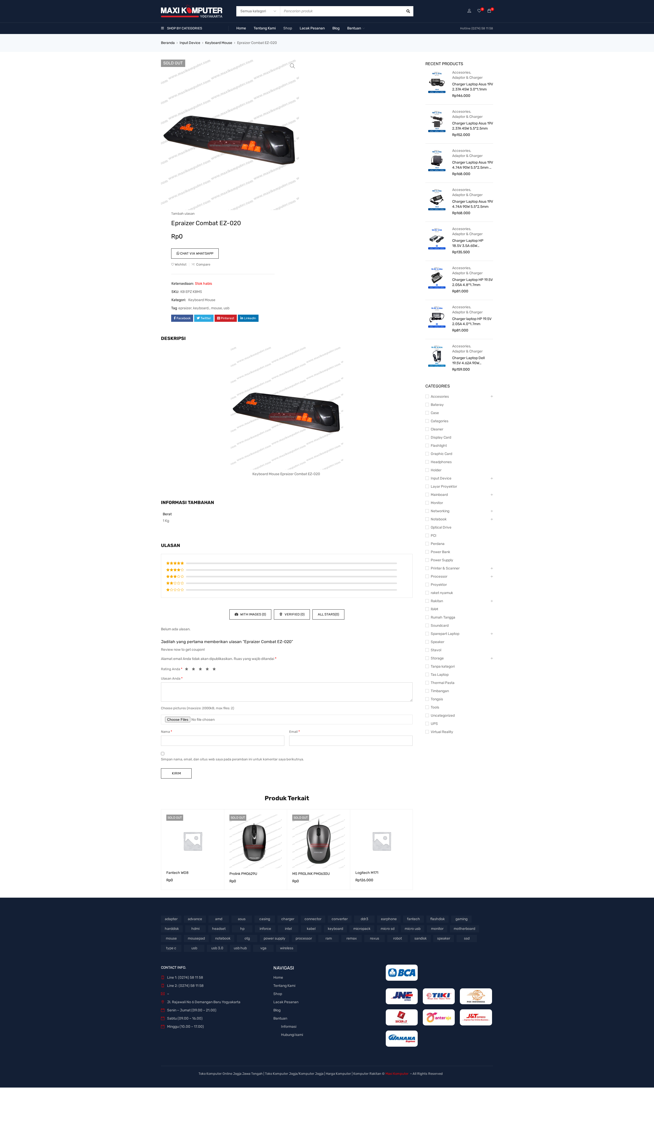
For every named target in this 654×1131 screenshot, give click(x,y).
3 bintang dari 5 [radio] (202, 670)
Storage (437, 658)
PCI (433, 535)
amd (218, 919)
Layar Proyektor (444, 486)
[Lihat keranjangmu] (489, 11)
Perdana (438, 544)
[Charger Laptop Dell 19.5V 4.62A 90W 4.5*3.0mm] (436, 355)
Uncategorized (443, 715)
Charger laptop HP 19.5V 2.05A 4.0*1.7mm (472, 321)
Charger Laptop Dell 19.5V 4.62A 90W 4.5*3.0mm (468, 361)
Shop (277, 994)
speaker (443, 938)
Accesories (461, 72)
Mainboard (439, 495)
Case (435, 413)
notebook (222, 938)
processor (304, 938)
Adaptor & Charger (467, 77)
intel (288, 929)
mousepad (196, 938)
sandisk (420, 938)
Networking (440, 511)
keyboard (335, 929)
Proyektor (439, 584)
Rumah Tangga (443, 617)
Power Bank (440, 552)
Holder (436, 470)
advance (195, 919)
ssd (467, 938)
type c (171, 948)
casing (264, 919)
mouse (216, 308)
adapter (171, 919)
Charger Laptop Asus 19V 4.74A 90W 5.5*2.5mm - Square (472, 165)
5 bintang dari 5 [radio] (216, 670)
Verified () (294, 614)
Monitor (437, 503)
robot (397, 938)
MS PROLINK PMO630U (311, 874)
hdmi (195, 929)
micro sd (387, 929)
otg (247, 938)
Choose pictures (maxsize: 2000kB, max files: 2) (197, 708)
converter (340, 919)
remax (351, 938)
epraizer (185, 308)
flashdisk (437, 919)
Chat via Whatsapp (196, 253)
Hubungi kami (292, 1035)
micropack (361, 929)
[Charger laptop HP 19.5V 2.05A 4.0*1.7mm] (436, 316)
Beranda (168, 43)
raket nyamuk (442, 593)
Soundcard (440, 625)
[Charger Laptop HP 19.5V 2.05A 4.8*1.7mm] (436, 277)
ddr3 (364, 919)
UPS (434, 724)
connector (313, 919)
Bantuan (280, 1018)
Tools (435, 707)
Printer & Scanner (445, 568)
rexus (374, 938)
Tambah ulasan (183, 213)
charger (287, 919)
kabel (311, 929)
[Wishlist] (479, 11)
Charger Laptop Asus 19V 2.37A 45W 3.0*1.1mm (472, 87)
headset (219, 929)
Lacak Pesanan (285, 1002)
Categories (439, 421)
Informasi (288, 1026)
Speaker (437, 642)
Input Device (190, 43)
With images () (252, 614)
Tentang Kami (284, 986)
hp (242, 929)
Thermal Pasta (442, 683)
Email (294, 732)
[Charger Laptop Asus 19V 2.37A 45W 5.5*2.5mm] (436, 121)
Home (278, 977)
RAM (434, 609)
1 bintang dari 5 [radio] (188, 670)
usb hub (240, 948)
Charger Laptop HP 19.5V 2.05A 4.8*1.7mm (472, 282)
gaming (462, 919)
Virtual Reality (442, 732)
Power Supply (442, 560)
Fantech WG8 (177, 873)
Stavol (436, 650)
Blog (277, 1010)
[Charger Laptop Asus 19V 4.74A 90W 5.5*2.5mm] (436, 199)
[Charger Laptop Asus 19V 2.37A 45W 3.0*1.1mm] (436, 82)
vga (263, 948)
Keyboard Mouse (218, 43)
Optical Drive (441, 527)
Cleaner (437, 429)
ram (328, 938)
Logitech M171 (366, 873)
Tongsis (437, 699)
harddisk (172, 929)
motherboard (464, 929)
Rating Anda (171, 669)
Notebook (439, 519)
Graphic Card (441, 454)
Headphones (441, 462)
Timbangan (440, 691)
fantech (413, 919)
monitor (437, 929)
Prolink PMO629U (243, 874)
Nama (166, 732)
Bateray (437, 405)
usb (226, 308)
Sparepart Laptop (445, 634)
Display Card (441, 437)
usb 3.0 (217, 948)
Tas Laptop (440, 674)
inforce (265, 929)
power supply (274, 938)
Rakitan (437, 601)
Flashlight (439, 445)
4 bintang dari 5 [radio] (209, 670)
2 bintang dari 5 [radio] (195, 670)
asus (242, 919)
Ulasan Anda (172, 678)
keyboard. (201, 308)
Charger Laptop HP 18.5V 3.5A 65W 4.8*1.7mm (467, 243)
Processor (439, 576)
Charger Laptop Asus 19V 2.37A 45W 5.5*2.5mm (472, 126)
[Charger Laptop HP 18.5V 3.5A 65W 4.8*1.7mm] (436, 238)
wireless (286, 948)
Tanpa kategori (443, 666)
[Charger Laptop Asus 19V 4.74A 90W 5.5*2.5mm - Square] (436, 160)
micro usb (413, 929)
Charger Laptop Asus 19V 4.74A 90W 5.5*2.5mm (472, 204)
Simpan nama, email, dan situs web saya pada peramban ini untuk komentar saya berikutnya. (232, 759)
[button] (292, 66)
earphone (389, 919)
